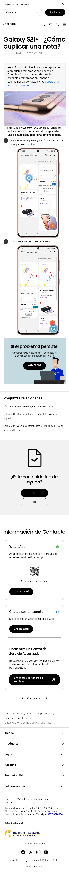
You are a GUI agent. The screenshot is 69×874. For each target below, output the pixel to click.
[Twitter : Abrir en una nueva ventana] (30, 852)
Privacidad (14, 860)
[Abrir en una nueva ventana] (23, 834)
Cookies (56, 860)
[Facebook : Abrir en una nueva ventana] (23, 852)
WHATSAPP (34, 365)
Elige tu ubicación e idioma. (17, 4)
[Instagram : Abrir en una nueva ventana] (38, 852)
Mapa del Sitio (41, 860)
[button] (34, 733)
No (34, 502)
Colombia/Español (14, 823)
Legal (26, 860)
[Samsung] (9, 24)
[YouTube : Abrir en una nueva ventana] (46, 852)
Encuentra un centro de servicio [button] (28, 679)
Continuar (55, 12)
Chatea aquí (21, 591)
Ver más (32, 698)
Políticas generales (34, 866)
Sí (34, 492)
